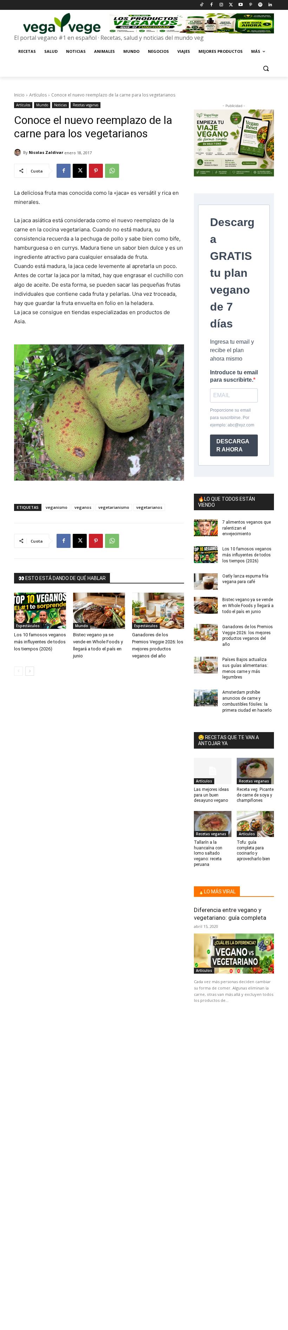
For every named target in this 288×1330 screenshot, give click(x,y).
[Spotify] (260, 5)
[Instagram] (221, 5)
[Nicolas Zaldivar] (18, 152)
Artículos (38, 95)
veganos (82, 507)
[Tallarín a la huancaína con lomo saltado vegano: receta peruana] (212, 824)
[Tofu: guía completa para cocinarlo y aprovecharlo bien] (255, 824)
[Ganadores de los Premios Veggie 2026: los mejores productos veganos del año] (158, 611)
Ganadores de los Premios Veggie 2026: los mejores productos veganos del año (247, 635)
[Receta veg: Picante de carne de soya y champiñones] (255, 771)
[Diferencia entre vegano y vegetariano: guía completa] (234, 954)
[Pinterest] (251, 5)
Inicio (19, 95)
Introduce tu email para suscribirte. (234, 376)
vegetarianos (149, 507)
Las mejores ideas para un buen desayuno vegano (211, 795)
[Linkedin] (270, 5)
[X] (80, 171)
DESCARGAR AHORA (232, 445)
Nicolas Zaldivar (46, 152)
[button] (265, 68)
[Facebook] (211, 5)
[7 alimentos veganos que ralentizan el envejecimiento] (206, 527)
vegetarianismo (113, 507)
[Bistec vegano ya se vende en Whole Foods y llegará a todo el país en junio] (99, 611)
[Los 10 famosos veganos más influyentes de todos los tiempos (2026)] (40, 611)
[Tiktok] (202, 5)
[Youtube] (241, 5)
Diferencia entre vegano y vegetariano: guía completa (230, 913)
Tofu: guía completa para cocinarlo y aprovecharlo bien (253, 850)
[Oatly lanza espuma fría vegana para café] (206, 581)
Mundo (42, 104)
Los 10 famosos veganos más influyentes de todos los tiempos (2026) (40, 641)
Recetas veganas (85, 104)
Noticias (60, 104)
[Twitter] (231, 5)
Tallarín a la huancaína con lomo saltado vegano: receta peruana (208, 853)
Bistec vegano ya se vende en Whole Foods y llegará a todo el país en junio (248, 605)
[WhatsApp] (112, 171)
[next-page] (29, 671)
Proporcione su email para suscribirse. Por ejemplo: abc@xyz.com (232, 417)
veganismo (56, 507)
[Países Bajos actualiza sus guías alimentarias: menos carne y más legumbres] (206, 665)
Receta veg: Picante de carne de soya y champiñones (255, 795)
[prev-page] (18, 671)
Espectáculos (28, 625)
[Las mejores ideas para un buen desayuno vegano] (212, 771)
